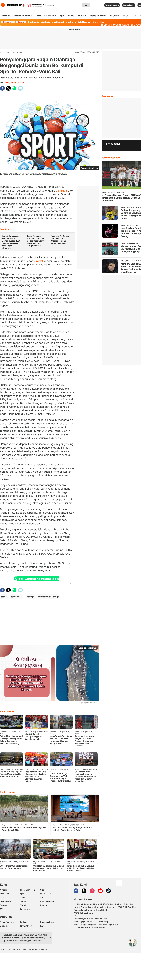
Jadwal (21, 22)
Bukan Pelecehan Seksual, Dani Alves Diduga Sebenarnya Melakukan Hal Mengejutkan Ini (35, 241)
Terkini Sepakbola (111, 157)
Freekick (22, 52)
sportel (4, 597)
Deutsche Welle (112, 5)
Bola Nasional (84, 22)
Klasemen (7, 22)
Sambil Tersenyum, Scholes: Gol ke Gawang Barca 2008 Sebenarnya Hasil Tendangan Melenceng (11, 242)
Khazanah (4, 894)
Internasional (5, 901)
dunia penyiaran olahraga (48, 597)
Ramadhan (25, 909)
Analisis (23, 897)
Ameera (3, 890)
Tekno (23, 901)
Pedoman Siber (47, 922)
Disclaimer (4, 926)
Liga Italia (45, 22)
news (71, 15)
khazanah (50, 15)
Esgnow (3, 905)
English (43, 905)
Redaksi (23, 922)
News (2, 897)
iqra (62, 15)
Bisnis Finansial (98, 15)
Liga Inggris (33, 22)
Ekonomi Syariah (23, 15)
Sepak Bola (11, 52)
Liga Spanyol (58, 22)
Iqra (22, 894)
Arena (95, 22)
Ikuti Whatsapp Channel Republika (39, 578)
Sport (42, 897)
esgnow (114, 15)
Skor (42, 890)
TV (134, 15)
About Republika (7, 922)
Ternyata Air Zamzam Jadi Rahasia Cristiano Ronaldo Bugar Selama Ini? (61, 239)
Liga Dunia (71, 22)
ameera (6, 15)
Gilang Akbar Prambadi (15, 82)
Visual (23, 905)
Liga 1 (103, 22)
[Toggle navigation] (3, 5)
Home (2, 52)
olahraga (61, 190)
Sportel (38, 261)
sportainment (16, 597)
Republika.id (128, 5)
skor (38, 15)
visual (126, 15)
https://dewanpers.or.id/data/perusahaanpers (22, 940)
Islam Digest (45, 894)
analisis (82, 15)
